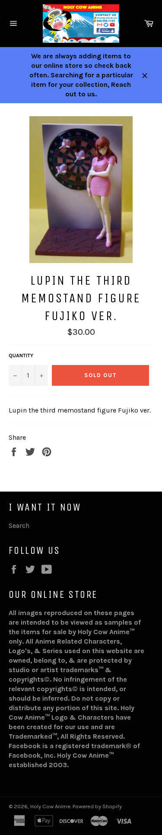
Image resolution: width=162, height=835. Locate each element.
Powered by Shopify (97, 806)
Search (19, 525)
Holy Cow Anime (50, 806)
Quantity (21, 355)
